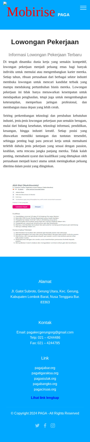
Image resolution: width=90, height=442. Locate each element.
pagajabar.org (45, 368)
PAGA (63, 15)
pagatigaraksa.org (45, 373)
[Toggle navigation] (83, 7)
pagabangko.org (45, 384)
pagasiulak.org (45, 378)
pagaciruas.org (45, 389)
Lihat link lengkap (45, 398)
